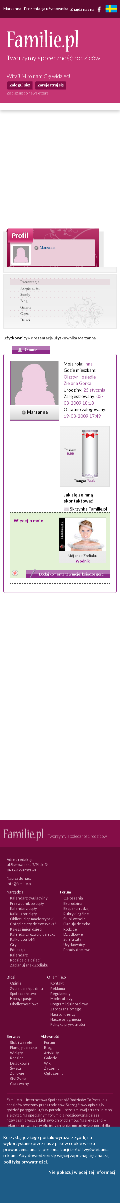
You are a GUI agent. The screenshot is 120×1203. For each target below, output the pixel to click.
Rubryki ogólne (76, 914)
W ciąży (16, 1053)
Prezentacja (30, 282)
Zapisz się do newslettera (28, 92)
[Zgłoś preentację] (15, 573)
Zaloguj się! (19, 84)
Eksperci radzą (76, 908)
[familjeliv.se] (111, 9)
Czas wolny (19, 1083)
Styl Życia (18, 1078)
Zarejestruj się (50, 84)
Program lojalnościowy (69, 1004)
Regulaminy (60, 993)
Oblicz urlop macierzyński (32, 919)
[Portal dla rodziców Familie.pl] (42, 50)
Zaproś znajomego (65, 1009)
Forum (49, 1042)
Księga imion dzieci (26, 929)
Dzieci (25, 320)
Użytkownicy (15, 337)
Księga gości (30, 288)
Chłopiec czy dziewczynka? (33, 924)
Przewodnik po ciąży (27, 903)
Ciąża (24, 314)
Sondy (25, 294)
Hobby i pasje (21, 998)
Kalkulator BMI (22, 939)
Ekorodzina (72, 903)
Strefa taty (72, 939)
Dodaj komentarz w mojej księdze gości (72, 574)
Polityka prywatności (67, 1024)
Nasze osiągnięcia (65, 1019)
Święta (15, 1068)
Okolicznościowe (24, 1004)
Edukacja (18, 949)
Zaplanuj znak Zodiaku (29, 965)
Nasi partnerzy (63, 1014)
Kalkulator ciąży (23, 914)
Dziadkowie (73, 934)
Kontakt (57, 983)
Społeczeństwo (23, 993)
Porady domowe (76, 949)
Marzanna (47, 247)
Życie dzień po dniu (26, 988)
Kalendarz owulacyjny (29, 898)
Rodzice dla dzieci (25, 960)
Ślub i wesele (74, 919)
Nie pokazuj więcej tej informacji (82, 1172)
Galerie (25, 307)
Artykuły (51, 1053)
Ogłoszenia (73, 898)
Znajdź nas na (82, 8)
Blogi (24, 301)
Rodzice (70, 929)
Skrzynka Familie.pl (88, 509)
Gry (13, 944)
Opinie (16, 983)
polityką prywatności (25, 1161)
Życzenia (52, 1068)
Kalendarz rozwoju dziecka (33, 934)
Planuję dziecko (76, 924)
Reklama (57, 988)
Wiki (48, 1063)
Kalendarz (19, 955)
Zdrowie (17, 1073)
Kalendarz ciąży (23, 908)
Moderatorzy (61, 998)
